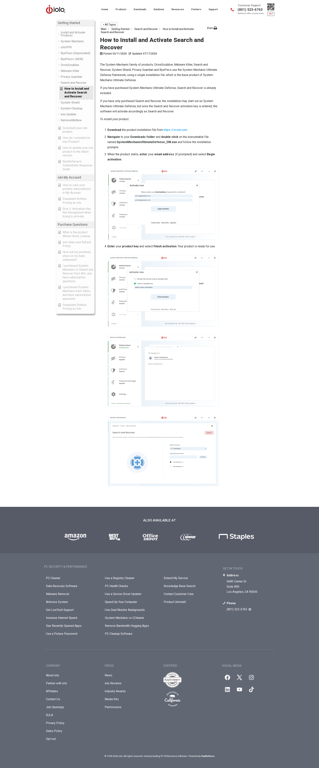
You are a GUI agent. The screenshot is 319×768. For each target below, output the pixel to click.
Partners (196, 9)
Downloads (140, 9)
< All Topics (109, 24)
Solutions (159, 9)
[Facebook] (227, 677)
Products (121, 9)
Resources (177, 9)
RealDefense (207, 756)
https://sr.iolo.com (175, 130)
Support (213, 9)
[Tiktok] (251, 689)
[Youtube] (239, 689)
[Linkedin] (227, 689)
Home (104, 9)
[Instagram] (251, 677)
